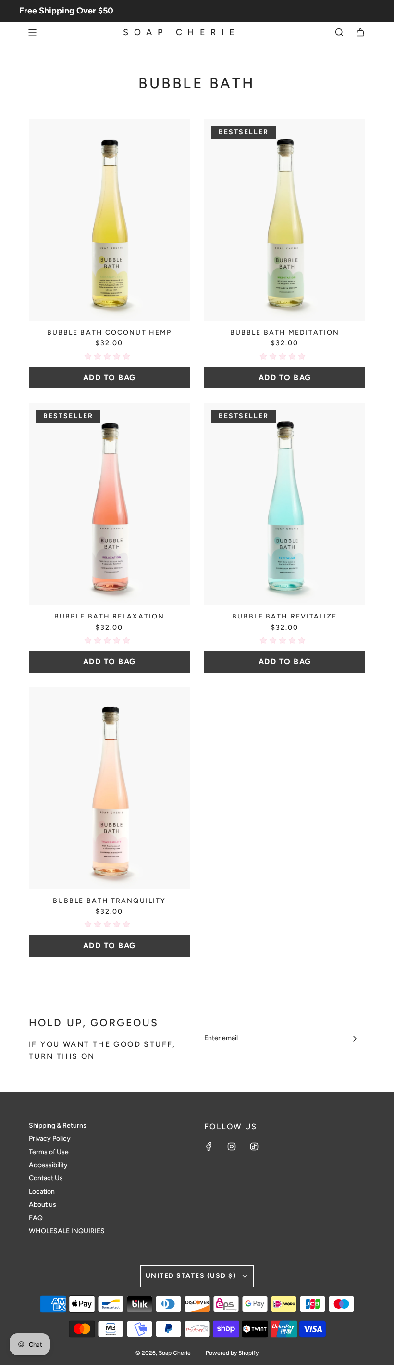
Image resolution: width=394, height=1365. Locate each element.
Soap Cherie (181, 32)
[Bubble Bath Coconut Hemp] (109, 220)
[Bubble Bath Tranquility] (109, 788)
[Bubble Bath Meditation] (284, 220)
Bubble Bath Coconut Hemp (109, 332)
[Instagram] (231, 1146)
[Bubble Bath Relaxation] (109, 504)
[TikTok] (254, 1146)
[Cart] (360, 32)
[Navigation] (32, 32)
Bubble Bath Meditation (284, 332)
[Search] (339, 32)
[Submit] (354, 1038)
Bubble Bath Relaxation (109, 616)
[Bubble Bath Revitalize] (284, 504)
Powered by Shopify (232, 1353)
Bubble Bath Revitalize (284, 616)
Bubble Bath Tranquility (109, 901)
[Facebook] (209, 1146)
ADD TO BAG (109, 377)
